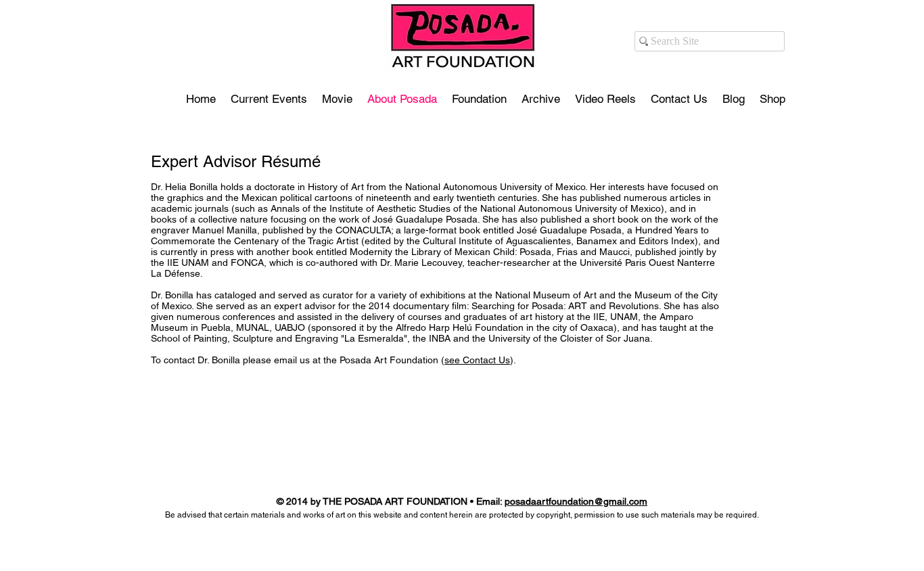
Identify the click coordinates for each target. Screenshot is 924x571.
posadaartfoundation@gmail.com (576, 501)
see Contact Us (477, 360)
